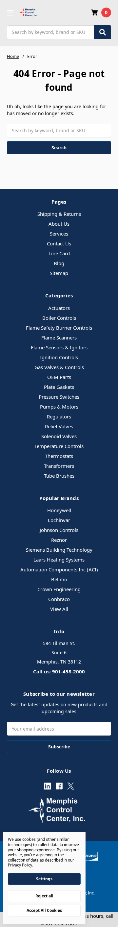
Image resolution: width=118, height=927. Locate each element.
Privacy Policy (20, 865)
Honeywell (59, 510)
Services (59, 233)
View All (59, 609)
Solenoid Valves (59, 436)
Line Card (59, 253)
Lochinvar (59, 520)
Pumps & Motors (59, 406)
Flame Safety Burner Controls (59, 327)
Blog (59, 263)
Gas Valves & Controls (59, 367)
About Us (59, 223)
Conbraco (59, 599)
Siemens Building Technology (59, 549)
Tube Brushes (59, 475)
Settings (44, 879)
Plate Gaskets (59, 387)
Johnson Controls (59, 530)
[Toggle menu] (10, 13)
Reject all (44, 896)
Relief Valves (59, 426)
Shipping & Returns (59, 214)
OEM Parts (59, 377)
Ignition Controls (59, 357)
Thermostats (59, 456)
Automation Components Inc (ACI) (59, 569)
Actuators (59, 308)
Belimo (59, 579)
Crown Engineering (59, 589)
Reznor (59, 540)
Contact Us (59, 243)
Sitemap (59, 273)
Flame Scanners (59, 337)
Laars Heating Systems (59, 559)
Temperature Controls (59, 446)
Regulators (59, 416)
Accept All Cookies (44, 910)
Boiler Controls (59, 317)
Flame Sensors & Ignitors (59, 347)
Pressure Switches (59, 396)
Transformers (59, 466)
